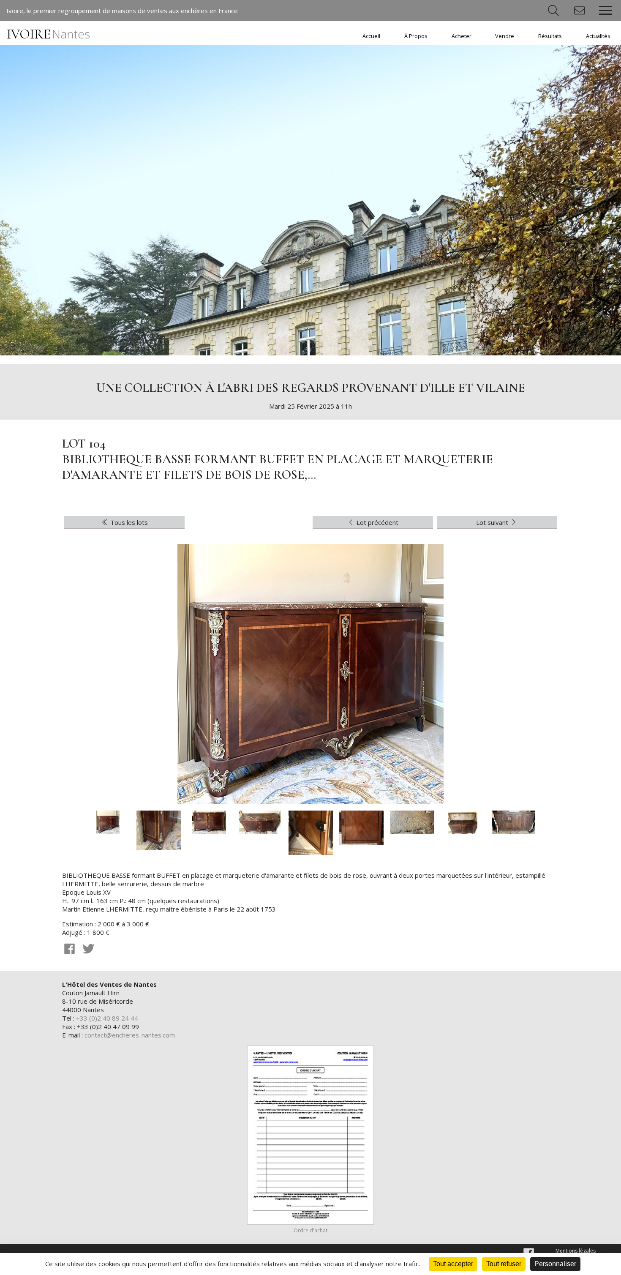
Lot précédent (376, 522)
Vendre (504, 36)
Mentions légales (576, 1250)
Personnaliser (555, 1263)
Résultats (550, 36)
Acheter (461, 36)
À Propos (416, 36)
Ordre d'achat (310, 1230)
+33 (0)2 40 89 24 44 (107, 1018)
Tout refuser (503, 1263)
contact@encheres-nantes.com (129, 1035)
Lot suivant (493, 522)
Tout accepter (453, 1263)
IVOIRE (48, 34)
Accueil (371, 36)
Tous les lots (128, 522)
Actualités (598, 36)
